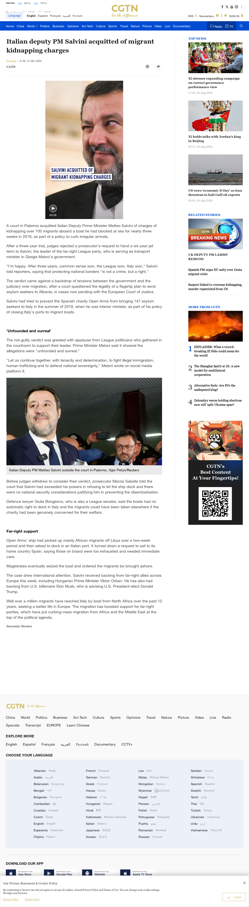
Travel (124, 26)
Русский (77, 15)
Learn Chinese (78, 725)
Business (58, 26)
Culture (100, 26)
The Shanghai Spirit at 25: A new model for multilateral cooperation (217, 370)
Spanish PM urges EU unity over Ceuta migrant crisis (215, 272)
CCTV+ (127, 744)
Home (10, 26)
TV (231, 26)
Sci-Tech (87, 26)
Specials (12, 725)
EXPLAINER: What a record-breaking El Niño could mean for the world (216, 351)
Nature (135, 26)
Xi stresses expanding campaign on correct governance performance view (214, 83)
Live (167, 26)
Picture (147, 26)
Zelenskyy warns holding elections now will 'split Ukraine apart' (218, 402)
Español (43, 15)
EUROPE (54, 725)
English (31, 15)
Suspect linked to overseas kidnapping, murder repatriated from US (215, 287)
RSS (191, 16)
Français (55, 15)
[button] (53, 208)
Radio (218, 26)
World (31, 26)
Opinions (73, 26)
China (20, 26)
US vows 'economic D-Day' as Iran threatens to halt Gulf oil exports (215, 192)
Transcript (33, 725)
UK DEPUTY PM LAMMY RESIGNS (208, 257)
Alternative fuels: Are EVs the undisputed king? (214, 387)
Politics (45, 26)
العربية (66, 15)
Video (158, 26)
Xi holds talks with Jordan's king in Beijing (214, 139)
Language (14, 15)
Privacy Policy (11, 899)
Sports (112, 26)
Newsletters (206, 16)
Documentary (182, 26)
